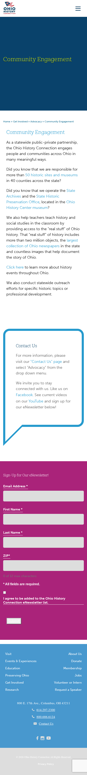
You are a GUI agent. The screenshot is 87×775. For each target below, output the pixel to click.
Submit (14, 621)
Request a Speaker (68, 690)
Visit (8, 654)
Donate (76, 661)
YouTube (36, 401)
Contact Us (46, 723)
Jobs (78, 675)
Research (12, 690)
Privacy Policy (46, 764)
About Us (75, 654)
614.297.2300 (46, 710)
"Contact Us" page (46, 361)
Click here (15, 267)
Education (12, 668)
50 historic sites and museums (51, 175)
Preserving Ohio (17, 675)
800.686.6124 (46, 717)
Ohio (26, 757)
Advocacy (36, 121)
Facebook (24, 395)
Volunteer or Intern (68, 682)
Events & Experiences (21, 661)
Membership (72, 668)
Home (6, 121)
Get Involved (20, 121)
